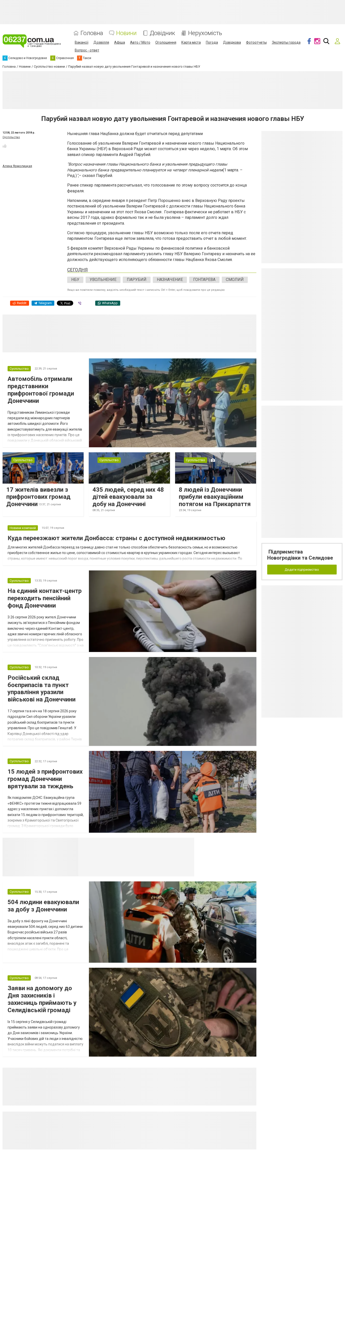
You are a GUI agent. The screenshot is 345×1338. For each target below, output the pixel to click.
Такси (187, 844)
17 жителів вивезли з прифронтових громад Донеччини (38, 497)
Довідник (162, 33)
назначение (170, 279)
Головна (92, 33)
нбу (75, 279)
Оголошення (165, 42)
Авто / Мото (140, 42)
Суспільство (11, 137)
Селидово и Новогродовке (112, 844)
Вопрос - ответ (87, 50)
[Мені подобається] (5, 146)
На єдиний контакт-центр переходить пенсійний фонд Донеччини (45, 598)
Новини (126, 33)
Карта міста (191, 42)
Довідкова (232, 42)
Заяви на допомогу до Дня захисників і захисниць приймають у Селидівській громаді (42, 999)
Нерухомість (205, 33)
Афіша (119, 42)
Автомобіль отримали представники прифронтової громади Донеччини (41, 389)
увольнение (103, 279)
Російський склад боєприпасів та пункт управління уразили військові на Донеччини (42, 688)
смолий (235, 279)
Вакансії (81, 42)
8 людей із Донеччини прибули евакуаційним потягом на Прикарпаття (215, 497)
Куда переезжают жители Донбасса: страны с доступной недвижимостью (116, 538)
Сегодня (77, 269)
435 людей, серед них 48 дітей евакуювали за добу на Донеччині (128, 497)
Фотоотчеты (256, 42)
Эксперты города (286, 42)
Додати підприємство (302, 569)
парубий (136, 279)
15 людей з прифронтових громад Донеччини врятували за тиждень (45, 779)
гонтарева (204, 279)
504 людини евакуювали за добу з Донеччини (43, 906)
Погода (212, 42)
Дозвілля (101, 42)
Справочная (158, 844)
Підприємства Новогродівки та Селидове (300, 555)
